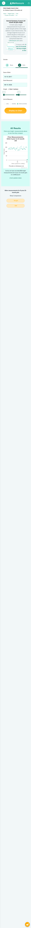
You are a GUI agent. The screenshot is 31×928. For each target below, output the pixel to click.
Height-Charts (11, 13)
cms (7, 103)
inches (14, 103)
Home (4, 13)
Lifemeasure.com (14, 40)
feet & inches (23, 103)
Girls (17, 13)
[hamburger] (3, 3)
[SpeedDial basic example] (27, 924)
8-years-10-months (9, 15)
